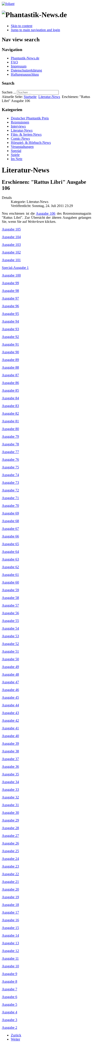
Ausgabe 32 (10, 797)
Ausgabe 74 (10, 475)
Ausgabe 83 (10, 406)
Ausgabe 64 (10, 552)
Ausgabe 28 (10, 828)
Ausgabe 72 (10, 490)
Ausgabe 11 (10, 958)
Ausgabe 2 (9, 1027)
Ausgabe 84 (10, 398)
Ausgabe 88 (10, 367)
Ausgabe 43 (10, 713)
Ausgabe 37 (10, 759)
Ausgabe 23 (10, 866)
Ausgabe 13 (10, 943)
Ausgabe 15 (10, 928)
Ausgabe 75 (10, 467)
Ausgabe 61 (10, 575)
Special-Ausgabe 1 (15, 268)
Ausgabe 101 (11, 260)
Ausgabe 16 (10, 920)
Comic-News (20, 138)
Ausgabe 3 (9, 1020)
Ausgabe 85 (10, 390)
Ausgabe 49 (10, 667)
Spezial (16, 151)
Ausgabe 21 (10, 882)
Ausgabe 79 (10, 436)
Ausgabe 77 (10, 452)
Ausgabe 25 (10, 851)
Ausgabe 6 (9, 997)
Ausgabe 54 (10, 628)
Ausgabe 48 (10, 674)
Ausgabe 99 (10, 283)
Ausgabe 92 (10, 337)
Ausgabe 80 (10, 429)
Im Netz (16, 159)
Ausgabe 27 (10, 836)
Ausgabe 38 (10, 751)
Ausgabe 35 (10, 774)
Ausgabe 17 (10, 912)
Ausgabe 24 (10, 859)
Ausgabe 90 (10, 352)
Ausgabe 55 (10, 621)
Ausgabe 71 (10, 498)
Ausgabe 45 (10, 697)
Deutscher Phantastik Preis (30, 118)
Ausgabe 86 (10, 383)
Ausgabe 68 (10, 521)
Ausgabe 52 (10, 644)
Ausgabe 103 (11, 245)
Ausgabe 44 (10, 705)
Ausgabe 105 (11, 229)
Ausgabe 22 (10, 874)
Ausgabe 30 (10, 813)
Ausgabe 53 (10, 636)
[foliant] (8, 4)
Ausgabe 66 (10, 536)
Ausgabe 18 (10, 905)
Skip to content (21, 26)
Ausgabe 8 (9, 981)
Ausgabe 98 (10, 291)
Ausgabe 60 (10, 582)
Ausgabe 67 (10, 529)
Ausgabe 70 (10, 505)
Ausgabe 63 (10, 559)
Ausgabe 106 (45, 213)
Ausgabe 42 (10, 720)
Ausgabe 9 (9, 974)
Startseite (30, 97)
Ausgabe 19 (10, 897)
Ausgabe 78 (10, 444)
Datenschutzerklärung (26, 70)
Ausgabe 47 (10, 682)
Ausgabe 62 (10, 567)
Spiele (15, 155)
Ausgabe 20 (10, 889)
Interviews (18, 126)
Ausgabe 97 (10, 298)
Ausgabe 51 (10, 651)
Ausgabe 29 (10, 820)
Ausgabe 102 (11, 252)
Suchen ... (9, 92)
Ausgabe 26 (10, 843)
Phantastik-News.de (25, 58)
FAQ (14, 62)
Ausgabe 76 (10, 459)
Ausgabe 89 (10, 360)
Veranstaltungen (22, 147)
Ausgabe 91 (10, 344)
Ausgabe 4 (9, 1012)
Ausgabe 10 (10, 966)
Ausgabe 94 (10, 321)
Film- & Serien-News (26, 134)
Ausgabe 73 (10, 482)
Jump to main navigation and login (35, 30)
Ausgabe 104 (11, 237)
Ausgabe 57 (10, 605)
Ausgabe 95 (10, 314)
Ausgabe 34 (10, 782)
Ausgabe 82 (10, 413)
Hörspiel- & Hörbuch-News (31, 142)
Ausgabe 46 (10, 690)
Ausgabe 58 (10, 598)
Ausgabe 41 (10, 728)
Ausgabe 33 (10, 789)
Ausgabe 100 (11, 275)
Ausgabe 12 (10, 951)
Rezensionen (20, 122)
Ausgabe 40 (10, 736)
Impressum (18, 66)
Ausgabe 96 (10, 306)
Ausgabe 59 (10, 590)
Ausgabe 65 (10, 544)
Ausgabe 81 (10, 421)
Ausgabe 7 (9, 989)
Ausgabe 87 (10, 375)
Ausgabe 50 (10, 659)
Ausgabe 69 (10, 513)
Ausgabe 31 (10, 805)
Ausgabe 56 (10, 613)
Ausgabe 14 (10, 935)
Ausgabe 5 (9, 1004)
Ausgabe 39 (10, 743)
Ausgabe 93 (10, 329)
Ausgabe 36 (10, 766)
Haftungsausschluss (25, 74)
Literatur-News (49, 97)
